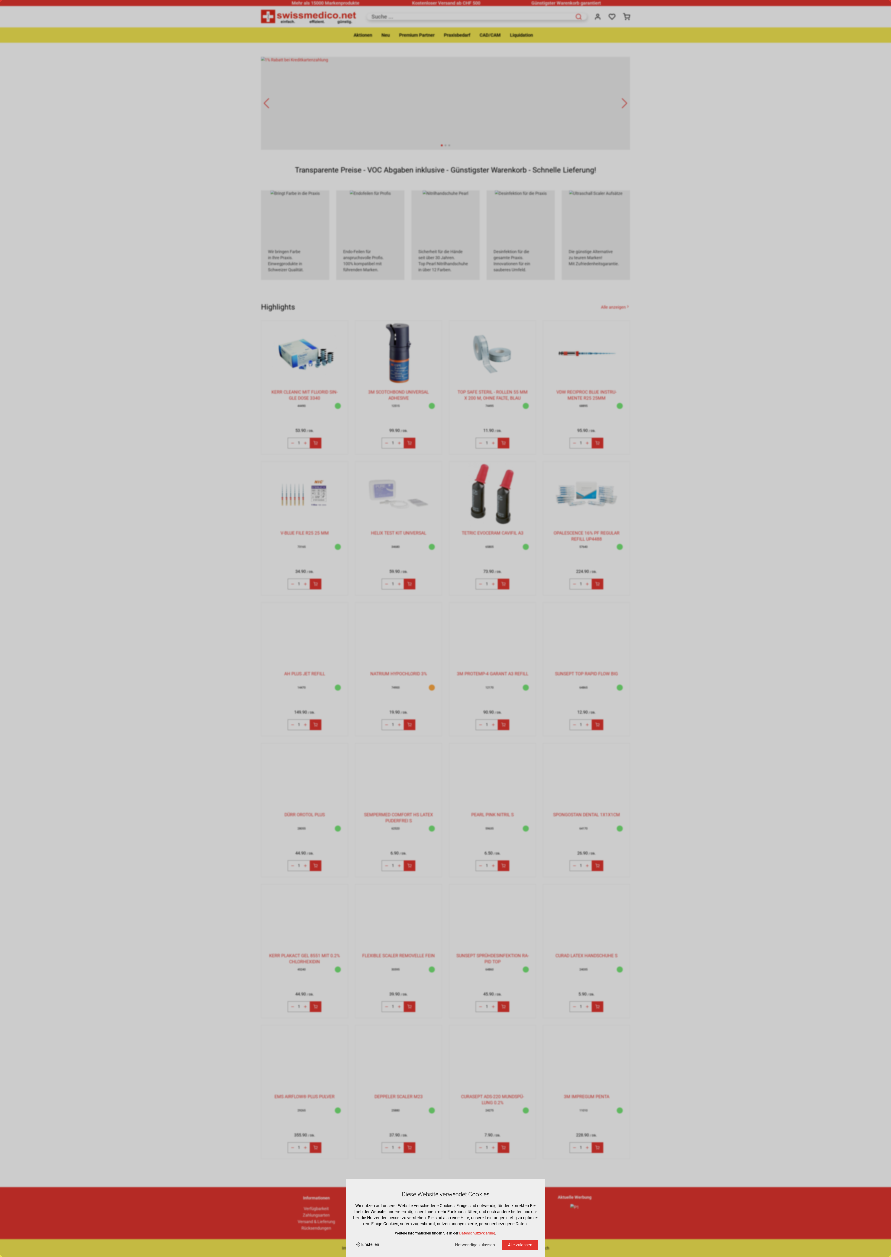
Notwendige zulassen (475, 1244)
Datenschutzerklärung (477, 1233)
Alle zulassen (520, 1244)
